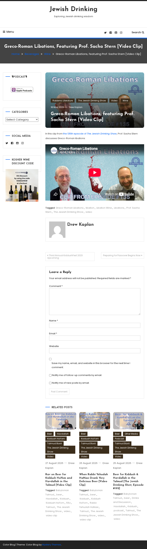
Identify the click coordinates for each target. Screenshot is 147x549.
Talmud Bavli (54, 443)
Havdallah (63, 433)
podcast (119, 510)
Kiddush (64, 498)
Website (54, 346)
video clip (51, 515)
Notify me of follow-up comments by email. (77, 375)
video (89, 212)
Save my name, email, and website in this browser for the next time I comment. (91, 365)
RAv (68, 502)
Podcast (119, 438)
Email (53, 333)
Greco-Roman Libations (70, 208)
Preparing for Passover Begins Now (122, 255)
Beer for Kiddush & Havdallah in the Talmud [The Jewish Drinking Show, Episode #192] (128, 481)
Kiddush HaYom (56, 438)
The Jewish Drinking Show (92, 100)
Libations (119, 208)
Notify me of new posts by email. (70, 383)
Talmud (50, 507)
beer (59, 494)
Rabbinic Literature (63, 100)
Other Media (131, 433)
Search (136, 32)
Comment (56, 286)
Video (114, 100)
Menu (10, 32)
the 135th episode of (90, 133)
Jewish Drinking (73, 9)
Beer (49, 433)
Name (53, 320)
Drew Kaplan (75, 107)
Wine (125, 100)
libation (90, 208)
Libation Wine (104, 208)
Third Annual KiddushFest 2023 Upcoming (65, 256)
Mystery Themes (51, 544)
